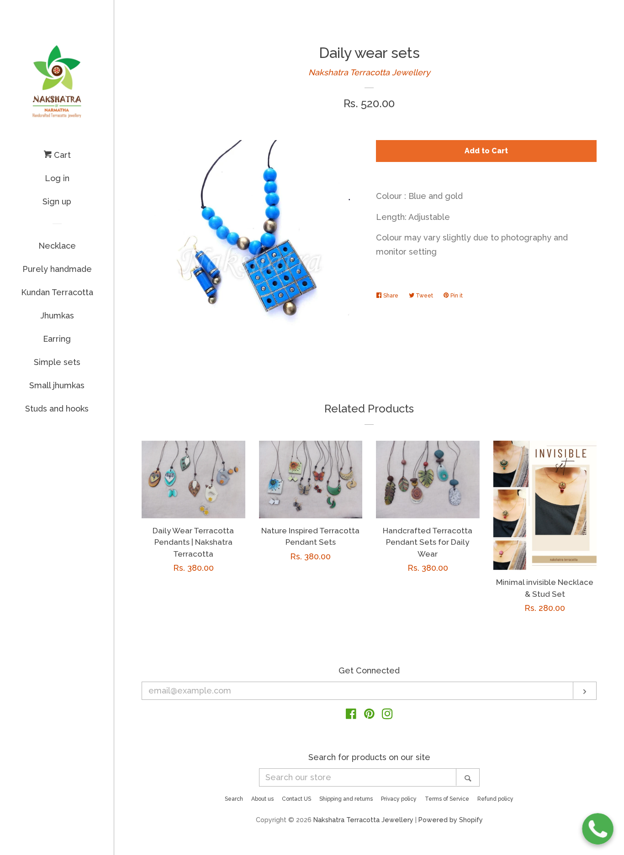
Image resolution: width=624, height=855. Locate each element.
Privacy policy (399, 799)
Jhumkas (57, 315)
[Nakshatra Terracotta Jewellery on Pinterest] (369, 715)
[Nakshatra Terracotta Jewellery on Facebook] (351, 715)
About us (262, 799)
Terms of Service (447, 799)
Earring (57, 339)
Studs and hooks (57, 408)
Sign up (56, 201)
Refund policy (495, 799)
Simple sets (57, 362)
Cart (61, 155)
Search (234, 799)
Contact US (296, 799)
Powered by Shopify (450, 820)
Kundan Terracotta (57, 292)
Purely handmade (57, 269)
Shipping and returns (346, 799)
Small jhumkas (57, 385)
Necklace (57, 245)
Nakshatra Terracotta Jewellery (369, 72)
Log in (57, 178)
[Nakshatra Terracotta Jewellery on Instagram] (387, 715)
